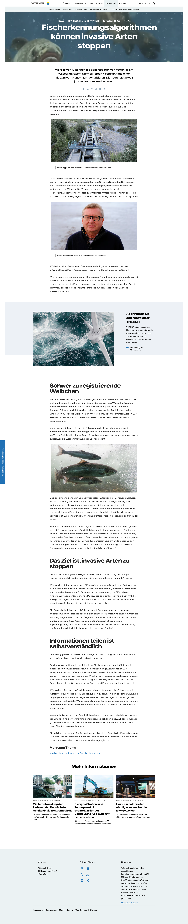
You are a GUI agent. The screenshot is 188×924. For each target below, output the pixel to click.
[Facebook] (83, 89)
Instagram (82, 868)
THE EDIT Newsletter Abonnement (125, 9)
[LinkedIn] (88, 89)
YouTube (88, 874)
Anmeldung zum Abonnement (137, 348)
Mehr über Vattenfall (129, 903)
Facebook (88, 868)
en (142, 3)
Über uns (66, 3)
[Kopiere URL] (105, 89)
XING (88, 880)
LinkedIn (82, 880)
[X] (92, 89)
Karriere (122, 3)
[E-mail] (100, 89)
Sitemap (93, 910)
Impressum (38, 910)
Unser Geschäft (80, 3)
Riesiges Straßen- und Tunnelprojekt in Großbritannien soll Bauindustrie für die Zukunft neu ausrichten (92, 810)
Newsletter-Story (87, 800)
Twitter (82, 874)
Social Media (54, 9)
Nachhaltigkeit (96, 3)
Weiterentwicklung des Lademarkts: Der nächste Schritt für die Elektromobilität (52, 807)
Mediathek (67, 9)
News (61, 21)
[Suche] (154, 3)
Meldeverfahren (66, 910)
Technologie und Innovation (83, 21)
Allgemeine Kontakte (98, 9)
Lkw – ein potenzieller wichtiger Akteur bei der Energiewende (131, 807)
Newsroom (111, 3)
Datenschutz (51, 910)
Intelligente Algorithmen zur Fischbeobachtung (75, 753)
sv (145, 3)
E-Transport (44, 800)
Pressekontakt (81, 9)
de (149, 3)
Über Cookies (81, 910)
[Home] (40, 3)
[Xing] (96, 89)
